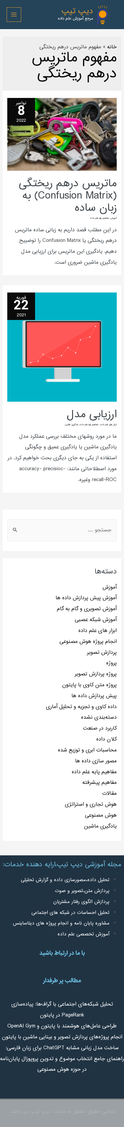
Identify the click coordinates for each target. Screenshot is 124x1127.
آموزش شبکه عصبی (96, 619)
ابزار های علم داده (97, 630)
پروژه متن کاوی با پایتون (89, 685)
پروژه (111, 663)
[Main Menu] (14, 14)
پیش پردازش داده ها (94, 695)
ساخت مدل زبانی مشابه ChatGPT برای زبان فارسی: (62, 1048)
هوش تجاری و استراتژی (91, 804)
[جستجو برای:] (61, 530)
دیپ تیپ (77, 11)
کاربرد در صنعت (100, 728)
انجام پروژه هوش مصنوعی (88, 641)
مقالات (109, 793)
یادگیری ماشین (100, 826)
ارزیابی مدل (92, 414)
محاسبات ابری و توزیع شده (87, 750)
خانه (112, 47)
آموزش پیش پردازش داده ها (86, 598)
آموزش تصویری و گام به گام (87, 608)
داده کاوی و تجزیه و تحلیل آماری (81, 706)
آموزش (110, 587)
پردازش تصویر (102, 652)
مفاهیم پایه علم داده (94, 772)
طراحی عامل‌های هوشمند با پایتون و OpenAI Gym (62, 1026)
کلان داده (106, 739)
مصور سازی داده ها (96, 761)
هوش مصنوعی (101, 815)
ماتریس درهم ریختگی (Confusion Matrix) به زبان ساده (68, 196)
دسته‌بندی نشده (99, 717)
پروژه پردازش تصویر (96, 674)
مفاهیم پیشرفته (99, 782)
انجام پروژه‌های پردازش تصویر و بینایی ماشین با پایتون (62, 1037)
